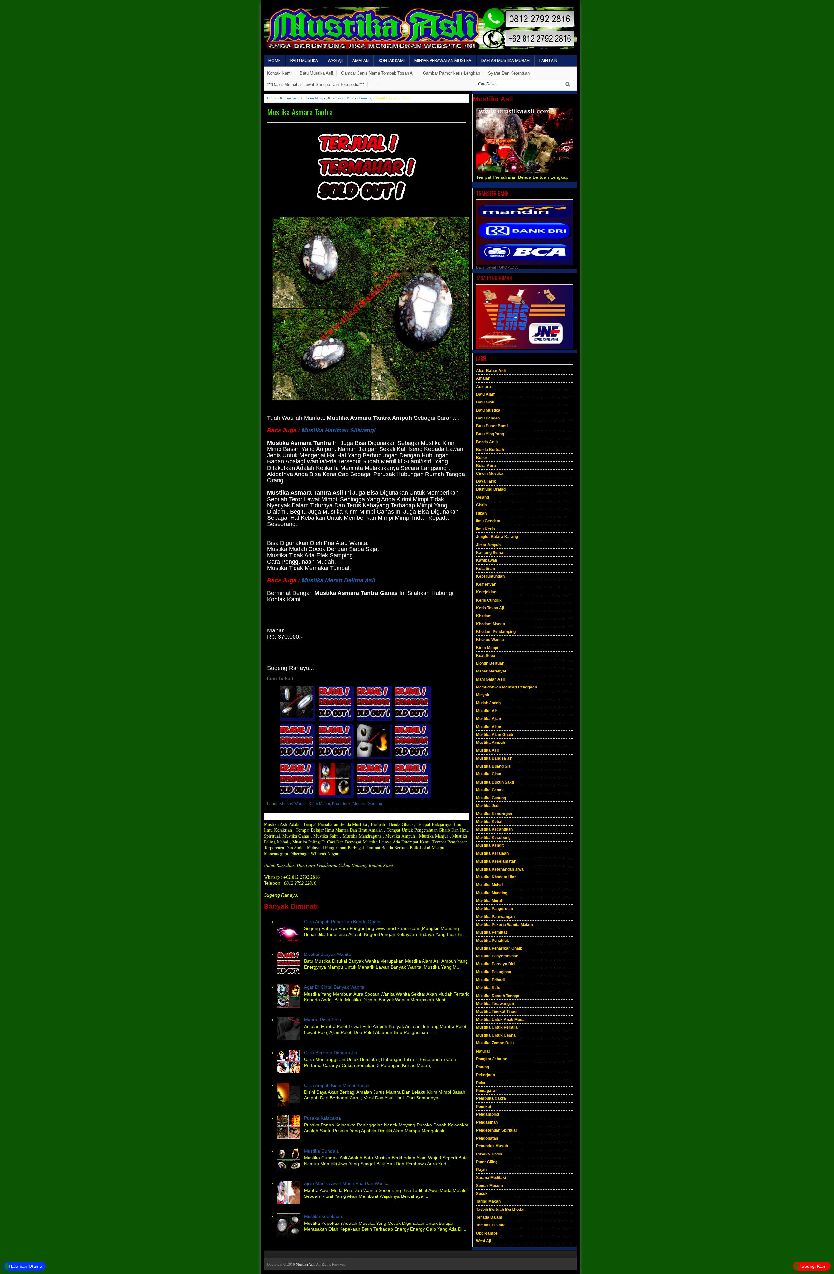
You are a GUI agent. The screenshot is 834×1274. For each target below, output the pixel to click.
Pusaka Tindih (489, 1154)
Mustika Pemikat (491, 932)
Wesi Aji (335, 60)
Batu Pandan (488, 418)
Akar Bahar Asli (491, 370)
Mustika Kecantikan (494, 829)
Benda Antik (487, 442)
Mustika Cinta (488, 774)
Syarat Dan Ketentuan (509, 73)
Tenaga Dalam (489, 1217)
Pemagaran (486, 1090)
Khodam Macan (490, 624)
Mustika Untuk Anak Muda (500, 1019)
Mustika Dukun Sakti (495, 782)
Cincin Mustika (489, 473)
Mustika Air (486, 711)
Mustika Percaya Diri (495, 964)
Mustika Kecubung (493, 837)
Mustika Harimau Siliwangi (339, 430)
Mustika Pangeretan (494, 908)
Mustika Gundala (321, 1151)
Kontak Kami (392, 60)
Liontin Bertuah (490, 663)
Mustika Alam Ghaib (494, 734)
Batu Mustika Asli (316, 73)
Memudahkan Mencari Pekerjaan (506, 687)
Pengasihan (487, 1122)
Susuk (482, 1193)
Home (274, 60)
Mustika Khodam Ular (496, 877)
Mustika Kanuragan (494, 814)
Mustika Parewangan (495, 916)
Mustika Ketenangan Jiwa (500, 869)
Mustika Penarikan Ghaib (499, 948)
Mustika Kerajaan (492, 853)
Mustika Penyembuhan (497, 956)
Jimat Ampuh (488, 545)
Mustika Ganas (490, 790)
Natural (483, 1051)
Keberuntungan (490, 576)
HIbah (481, 513)
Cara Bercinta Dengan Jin (330, 1052)
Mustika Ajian (488, 718)
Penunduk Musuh (492, 1146)
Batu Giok (485, 402)
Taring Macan (488, 1201)
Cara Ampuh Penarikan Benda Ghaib (342, 921)
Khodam (484, 616)
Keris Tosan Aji (490, 608)
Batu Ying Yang (490, 434)
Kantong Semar (490, 552)
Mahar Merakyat (491, 671)
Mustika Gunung (359, 98)
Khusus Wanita (291, 98)
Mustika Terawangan (495, 1003)
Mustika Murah (489, 901)
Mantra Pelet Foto (322, 1019)
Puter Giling (486, 1162)
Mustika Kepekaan (323, 1216)
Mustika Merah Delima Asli (338, 580)
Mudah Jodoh (488, 703)
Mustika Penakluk (492, 940)
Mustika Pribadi (490, 980)
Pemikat (483, 1106)
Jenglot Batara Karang (497, 536)
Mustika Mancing (491, 893)
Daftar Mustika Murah (505, 60)
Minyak (482, 695)
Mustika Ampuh (490, 742)
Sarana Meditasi (491, 1177)
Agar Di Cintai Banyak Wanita (334, 987)
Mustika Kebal (489, 821)
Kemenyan (486, 584)
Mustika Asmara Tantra (300, 112)
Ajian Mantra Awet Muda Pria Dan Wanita (346, 1183)
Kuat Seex (335, 98)
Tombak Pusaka (491, 1225)
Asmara (483, 386)
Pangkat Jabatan (491, 1059)
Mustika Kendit (490, 845)
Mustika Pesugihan (493, 972)
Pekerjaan (485, 1075)
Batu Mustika (304, 60)
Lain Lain (548, 60)
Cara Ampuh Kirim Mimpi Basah (336, 1085)
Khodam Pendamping (496, 632)
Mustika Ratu (488, 987)
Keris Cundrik (489, 600)
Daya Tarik (486, 481)
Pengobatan (487, 1138)
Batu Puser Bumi (492, 426)
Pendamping (487, 1114)
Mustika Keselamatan (496, 861)
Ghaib (481, 505)
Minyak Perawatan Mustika (442, 60)
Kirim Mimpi (315, 98)
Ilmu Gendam (488, 521)
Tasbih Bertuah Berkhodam (501, 1209)
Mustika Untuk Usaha (496, 1035)
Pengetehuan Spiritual (496, 1130)
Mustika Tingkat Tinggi (496, 1011)
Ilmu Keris (485, 529)
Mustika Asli (487, 750)
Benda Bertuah (490, 449)
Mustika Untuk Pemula (497, 1027)
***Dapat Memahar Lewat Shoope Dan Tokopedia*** (315, 84)
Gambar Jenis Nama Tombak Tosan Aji (378, 73)
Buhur (481, 457)
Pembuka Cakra (491, 1098)
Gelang (482, 497)
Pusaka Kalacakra (322, 1118)
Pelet (480, 1083)
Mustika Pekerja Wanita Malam (504, 924)
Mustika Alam (488, 727)
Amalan (360, 60)
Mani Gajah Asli (490, 679)
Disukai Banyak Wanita (327, 954)
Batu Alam (486, 394)
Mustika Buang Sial (493, 766)
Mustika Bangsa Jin (494, 758)
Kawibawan (486, 560)
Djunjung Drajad (491, 489)
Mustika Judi (487, 805)
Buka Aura (486, 465)
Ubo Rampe (487, 1233)
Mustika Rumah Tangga (497, 996)
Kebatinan (485, 568)
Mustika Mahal (489, 885)
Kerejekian (486, 592)
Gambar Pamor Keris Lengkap (451, 73)
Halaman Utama (25, 1266)
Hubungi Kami (812, 1266)
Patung (482, 1067)
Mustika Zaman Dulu (495, 1043)
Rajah (481, 1170)
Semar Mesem (489, 1185)
